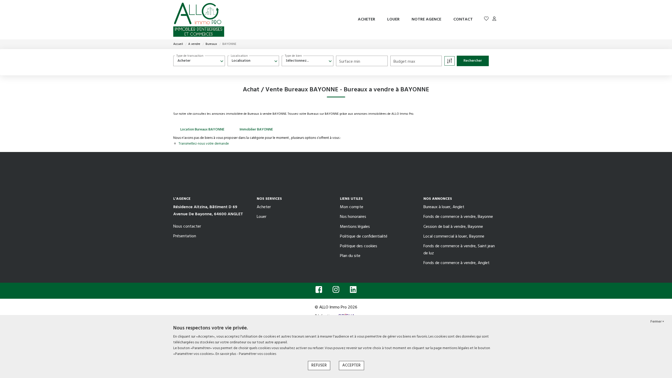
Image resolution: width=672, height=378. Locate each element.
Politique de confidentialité (363, 236)
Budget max (404, 61)
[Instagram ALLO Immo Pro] (336, 291)
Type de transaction (189, 56)
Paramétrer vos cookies (257, 354)
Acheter (366, 19)
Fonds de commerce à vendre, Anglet (456, 263)
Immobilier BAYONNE (256, 130)
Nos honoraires (353, 216)
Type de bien (293, 56)
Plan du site (350, 256)
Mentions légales (355, 226)
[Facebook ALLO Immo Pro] (318, 291)
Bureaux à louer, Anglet (443, 207)
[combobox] (199, 61)
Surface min (349, 61)
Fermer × (657, 322)
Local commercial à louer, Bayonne (453, 236)
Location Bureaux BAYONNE (202, 130)
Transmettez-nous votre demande (203, 143)
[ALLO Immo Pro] (198, 20)
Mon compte (351, 207)
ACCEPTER (351, 365)
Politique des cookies (358, 246)
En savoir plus (226, 354)
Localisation (239, 56)
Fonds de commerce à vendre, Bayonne (458, 216)
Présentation (184, 236)
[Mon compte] (494, 19)
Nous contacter (187, 226)
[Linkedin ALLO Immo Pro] (353, 291)
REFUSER (319, 365)
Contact (463, 19)
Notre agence (426, 19)
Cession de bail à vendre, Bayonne (453, 226)
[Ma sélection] (486, 19)
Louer (393, 19)
